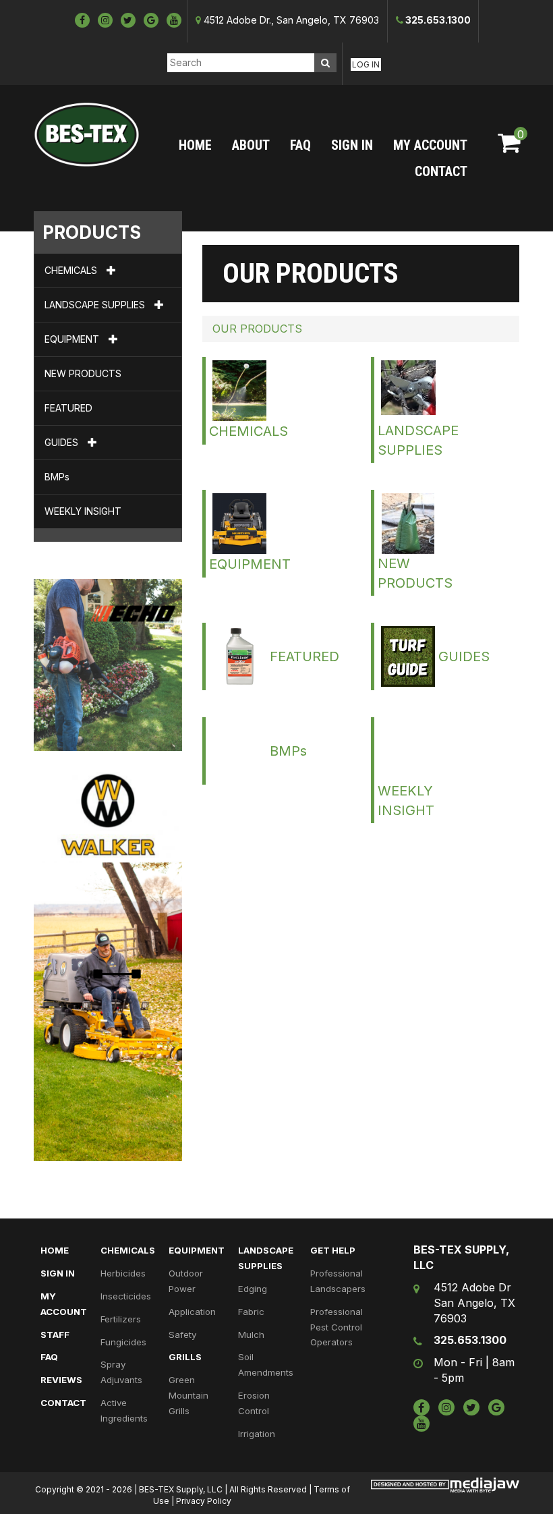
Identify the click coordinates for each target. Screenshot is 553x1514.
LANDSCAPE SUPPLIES (96, 304)
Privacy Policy (203, 1501)
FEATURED (68, 408)
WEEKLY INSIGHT (83, 511)
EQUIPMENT (73, 339)
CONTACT (441, 171)
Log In (366, 64)
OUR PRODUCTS (257, 328)
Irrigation (256, 1433)
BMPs (57, 476)
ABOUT (251, 145)
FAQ (300, 145)
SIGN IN (352, 145)
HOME (195, 145)
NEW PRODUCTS (83, 373)
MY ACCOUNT (430, 145)
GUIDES (63, 442)
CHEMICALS (72, 270)
